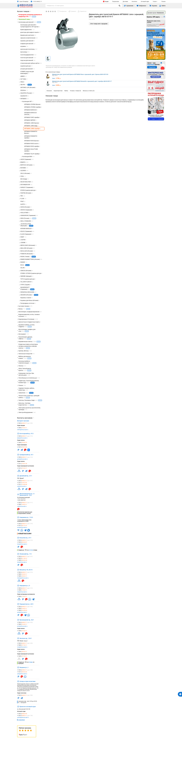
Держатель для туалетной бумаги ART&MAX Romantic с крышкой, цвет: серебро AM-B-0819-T (82, 81)
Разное (163, 1)
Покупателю (115, 1)
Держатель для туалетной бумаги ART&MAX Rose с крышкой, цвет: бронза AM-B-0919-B (80, 74)
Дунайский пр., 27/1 (26, 476)
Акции (106, 1)
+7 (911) (22, 447)
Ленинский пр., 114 (25, 554)
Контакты (134, 1)
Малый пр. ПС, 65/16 (26, 570)
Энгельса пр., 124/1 (26, 638)
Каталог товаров (24, 11)
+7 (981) (22, 427)
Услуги (155, 1)
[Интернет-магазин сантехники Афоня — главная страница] (25, 6)
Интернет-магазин (23, 421)
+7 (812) (25, 423)
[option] (49, 91)
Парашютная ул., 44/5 (26, 604)
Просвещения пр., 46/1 (27, 620)
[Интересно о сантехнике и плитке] (155, 75)
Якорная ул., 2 (24, 667)
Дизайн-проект (155, 13)
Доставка (125, 1)
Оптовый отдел (145, 1)
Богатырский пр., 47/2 (26, 433)
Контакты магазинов (25, 418)
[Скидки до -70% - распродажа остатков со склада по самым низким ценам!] (156, 106)
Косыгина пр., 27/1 (25, 537)
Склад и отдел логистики (27, 681)
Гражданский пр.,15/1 (26, 454)
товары (31, 662)
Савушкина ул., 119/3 (26, 517)
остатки (31, 550)
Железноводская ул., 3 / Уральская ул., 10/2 (27, 494)
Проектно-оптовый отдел (28, 706)
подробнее (21, 720)
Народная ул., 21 (25, 585)
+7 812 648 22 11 (37, 1)
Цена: (53, 78)
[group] (66, 34)
